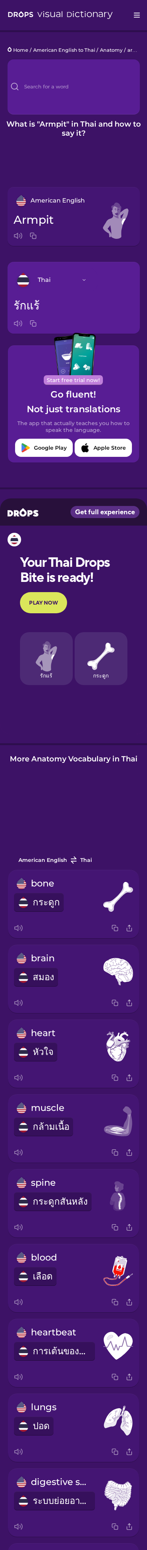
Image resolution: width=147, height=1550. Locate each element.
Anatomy (111, 50)
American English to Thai (64, 50)
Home (20, 50)
